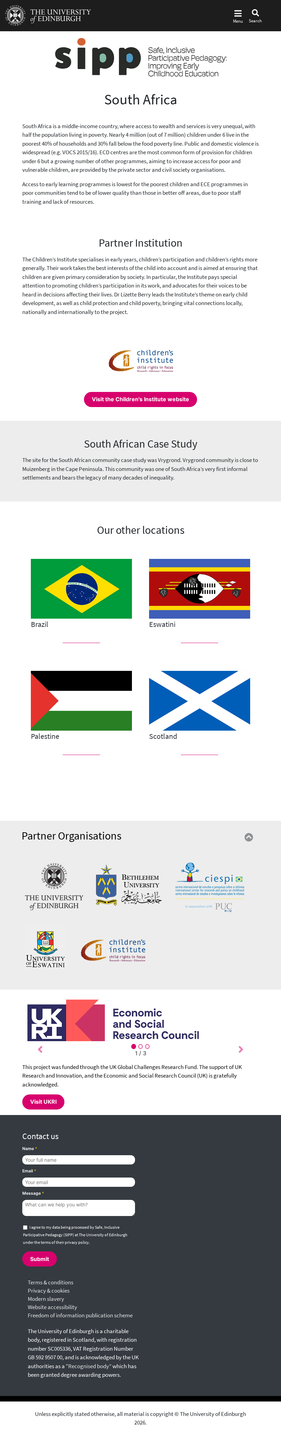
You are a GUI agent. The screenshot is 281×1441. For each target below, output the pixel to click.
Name (29, 1148)
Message (33, 1193)
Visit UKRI (43, 1101)
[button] (40, 1048)
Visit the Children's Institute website (140, 399)
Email (29, 1170)
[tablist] (140, 1046)
